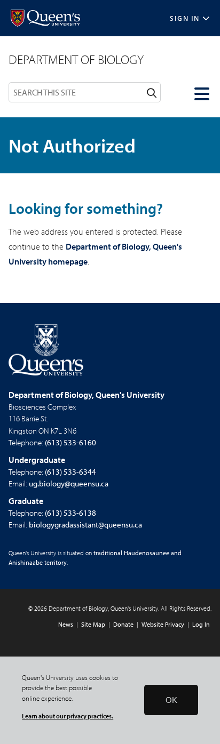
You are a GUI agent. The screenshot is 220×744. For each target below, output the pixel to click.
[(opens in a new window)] (45, 18)
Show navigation (203, 94)
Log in (201, 624)
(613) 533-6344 (70, 472)
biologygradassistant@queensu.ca (85, 524)
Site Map (93, 624)
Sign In (185, 18)
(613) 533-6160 (70, 442)
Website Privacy (163, 624)
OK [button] (171, 700)
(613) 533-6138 (70, 513)
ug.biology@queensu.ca (68, 483)
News (65, 624)
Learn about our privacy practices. (67, 716)
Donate (123, 624)
